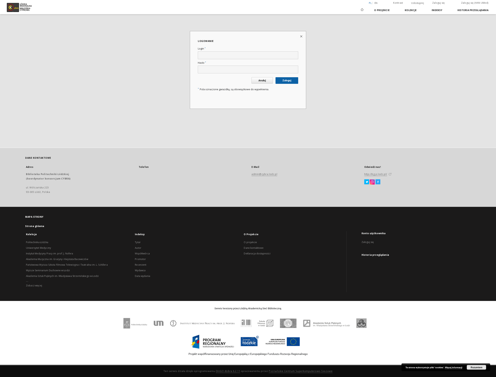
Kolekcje (411, 10)
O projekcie (250, 242)
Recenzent (140, 264)
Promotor (140, 259)
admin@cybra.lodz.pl (264, 174)
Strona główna (34, 226)
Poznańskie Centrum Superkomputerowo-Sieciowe (300, 371)
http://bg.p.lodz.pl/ (375, 174)
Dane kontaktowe (253, 248)
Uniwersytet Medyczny (38, 248)
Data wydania (142, 276)
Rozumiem (476, 367)
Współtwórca (142, 253)
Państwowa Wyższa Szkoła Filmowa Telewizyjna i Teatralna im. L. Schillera (67, 264)
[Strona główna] (362, 8)
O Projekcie (382, 10)
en (376, 3)
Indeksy (437, 10)
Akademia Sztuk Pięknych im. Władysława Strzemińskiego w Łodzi (62, 276)
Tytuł (137, 242)
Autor (138, 248)
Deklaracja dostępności (257, 253)
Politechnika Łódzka (37, 242)
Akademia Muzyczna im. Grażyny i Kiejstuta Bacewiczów (57, 259)
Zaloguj (286, 80)
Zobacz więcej (34, 285)
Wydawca (140, 270)
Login (202, 48)
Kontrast (398, 2)
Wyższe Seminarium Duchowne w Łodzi (48, 270)
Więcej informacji (453, 367)
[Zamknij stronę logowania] (301, 36)
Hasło (202, 62)
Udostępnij (417, 3)
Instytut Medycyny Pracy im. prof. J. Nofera (49, 253)
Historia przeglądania (472, 10)
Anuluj (262, 80)
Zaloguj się (438, 2)
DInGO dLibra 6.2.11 (228, 371)
